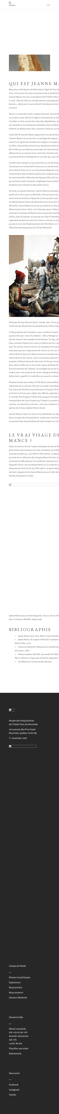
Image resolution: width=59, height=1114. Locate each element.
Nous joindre (15, 987)
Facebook (13, 1084)
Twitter (12, 1095)
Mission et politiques (19, 977)
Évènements (15, 1053)
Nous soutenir (16, 992)
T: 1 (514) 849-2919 (18, 738)
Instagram (14, 1089)
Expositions (15, 982)
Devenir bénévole (18, 997)
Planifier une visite (18, 1048)
